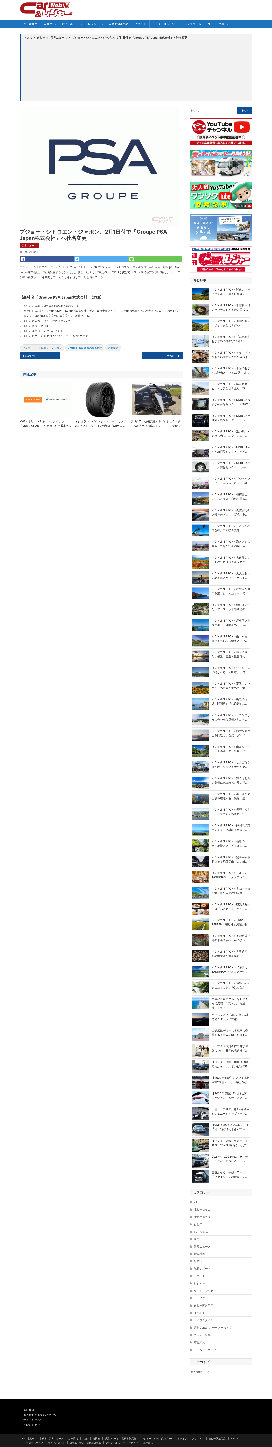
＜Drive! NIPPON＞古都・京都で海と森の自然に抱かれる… (231, 891)
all (195, 1202)
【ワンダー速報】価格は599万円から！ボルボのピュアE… (230, 1064)
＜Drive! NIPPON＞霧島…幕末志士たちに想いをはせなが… (230, 985)
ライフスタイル (191, 24)
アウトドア (201, 1276)
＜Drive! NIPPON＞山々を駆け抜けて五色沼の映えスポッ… (231, 638)
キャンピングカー (205, 1290)
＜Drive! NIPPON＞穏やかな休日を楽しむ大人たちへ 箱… (231, 591)
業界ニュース (29, 245)
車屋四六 (199, 1342)
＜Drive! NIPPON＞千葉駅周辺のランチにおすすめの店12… (231, 307)
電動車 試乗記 (202, 1217)
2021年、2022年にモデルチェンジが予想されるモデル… (230, 1159)
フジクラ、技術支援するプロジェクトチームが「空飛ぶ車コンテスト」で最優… (155, 423)
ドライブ (199, 1298)
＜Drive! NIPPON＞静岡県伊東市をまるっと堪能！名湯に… (231, 827)
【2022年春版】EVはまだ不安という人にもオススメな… (230, 1095)
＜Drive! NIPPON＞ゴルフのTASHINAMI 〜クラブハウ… (229, 875)
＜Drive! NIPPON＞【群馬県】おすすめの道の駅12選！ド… (231, 339)
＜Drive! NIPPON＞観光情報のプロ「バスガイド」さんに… (231, 906)
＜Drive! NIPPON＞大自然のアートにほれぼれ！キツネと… (231, 560)
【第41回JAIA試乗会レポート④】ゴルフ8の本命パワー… (230, 1127)
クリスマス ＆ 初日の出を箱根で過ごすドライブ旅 (230, 1017)
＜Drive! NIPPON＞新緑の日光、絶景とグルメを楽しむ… (229, 843)
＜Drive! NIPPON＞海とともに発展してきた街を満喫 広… (231, 544)
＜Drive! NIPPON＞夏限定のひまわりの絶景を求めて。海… (231, 686)
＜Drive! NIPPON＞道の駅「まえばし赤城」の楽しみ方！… (231, 433)
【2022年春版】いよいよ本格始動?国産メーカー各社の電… (230, 1080)
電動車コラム (202, 1209)
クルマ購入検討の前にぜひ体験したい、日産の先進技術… (230, 1048)
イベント (140, 24)
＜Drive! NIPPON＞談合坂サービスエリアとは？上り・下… (231, 386)
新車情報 (199, 1253)
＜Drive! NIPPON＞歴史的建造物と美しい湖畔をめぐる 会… (231, 623)
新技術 (198, 1261)
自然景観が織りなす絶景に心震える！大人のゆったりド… (230, 1032)
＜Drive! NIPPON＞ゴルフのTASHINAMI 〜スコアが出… (229, 969)
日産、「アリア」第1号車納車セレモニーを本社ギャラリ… (230, 1111)
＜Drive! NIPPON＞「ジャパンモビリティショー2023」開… (231, 481)
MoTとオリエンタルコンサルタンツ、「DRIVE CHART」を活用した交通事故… (45, 423)
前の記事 (30, 356)
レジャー (93, 24)
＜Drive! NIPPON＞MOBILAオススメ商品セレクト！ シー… (231, 465)
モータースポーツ (164, 24)
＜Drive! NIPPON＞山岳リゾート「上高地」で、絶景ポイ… (231, 749)
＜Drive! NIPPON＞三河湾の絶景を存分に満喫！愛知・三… (231, 528)
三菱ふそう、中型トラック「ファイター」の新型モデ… (229, 1174)
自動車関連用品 (118, 24)
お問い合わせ (31, 1424)
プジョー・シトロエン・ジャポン (42, 347)
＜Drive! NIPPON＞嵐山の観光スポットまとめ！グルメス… (231, 323)
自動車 (48, 24)
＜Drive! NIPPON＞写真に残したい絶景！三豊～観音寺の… (231, 654)
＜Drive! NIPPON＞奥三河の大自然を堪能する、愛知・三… (231, 796)
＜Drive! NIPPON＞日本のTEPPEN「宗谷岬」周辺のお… (230, 922)
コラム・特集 (215, 24)
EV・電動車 (30, 24)
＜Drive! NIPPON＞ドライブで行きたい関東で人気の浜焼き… (231, 355)
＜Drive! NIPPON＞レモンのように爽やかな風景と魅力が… (231, 717)
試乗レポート (70, 24)
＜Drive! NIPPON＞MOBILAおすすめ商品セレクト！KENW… (231, 402)
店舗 (197, 1239)
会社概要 (29, 1410)
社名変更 (113, 347)
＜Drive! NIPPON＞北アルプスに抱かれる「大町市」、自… (231, 670)
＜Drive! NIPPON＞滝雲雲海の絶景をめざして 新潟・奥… (231, 512)
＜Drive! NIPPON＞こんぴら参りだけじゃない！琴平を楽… (231, 764)
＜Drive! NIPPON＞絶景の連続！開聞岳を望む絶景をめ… (229, 701)
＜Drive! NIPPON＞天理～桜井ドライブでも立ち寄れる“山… (231, 812)
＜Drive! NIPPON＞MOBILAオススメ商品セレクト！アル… (231, 418)
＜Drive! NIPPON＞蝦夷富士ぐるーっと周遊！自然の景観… (231, 496)
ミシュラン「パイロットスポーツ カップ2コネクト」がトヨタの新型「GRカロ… (100, 423)
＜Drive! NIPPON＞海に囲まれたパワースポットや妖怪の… (231, 607)
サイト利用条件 (33, 1419)
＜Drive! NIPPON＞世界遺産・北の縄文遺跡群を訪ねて (231, 954)
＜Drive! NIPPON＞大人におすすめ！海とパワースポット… (231, 575)
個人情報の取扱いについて (40, 1415)
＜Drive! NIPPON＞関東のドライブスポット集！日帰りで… (231, 292)
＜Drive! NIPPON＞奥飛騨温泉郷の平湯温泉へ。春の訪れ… (231, 938)
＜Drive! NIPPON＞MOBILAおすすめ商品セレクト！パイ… (231, 449)
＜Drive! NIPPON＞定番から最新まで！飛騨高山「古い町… (231, 859)
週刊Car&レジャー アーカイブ (213, 1327)
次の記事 (171, 356)
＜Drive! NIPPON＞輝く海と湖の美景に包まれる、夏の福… (231, 780)
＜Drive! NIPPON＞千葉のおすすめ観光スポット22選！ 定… (231, 370)
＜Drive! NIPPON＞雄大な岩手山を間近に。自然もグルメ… (231, 733)
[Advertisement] (136, 70)
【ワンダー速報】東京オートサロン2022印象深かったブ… (230, 1143)
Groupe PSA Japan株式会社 (85, 347)
